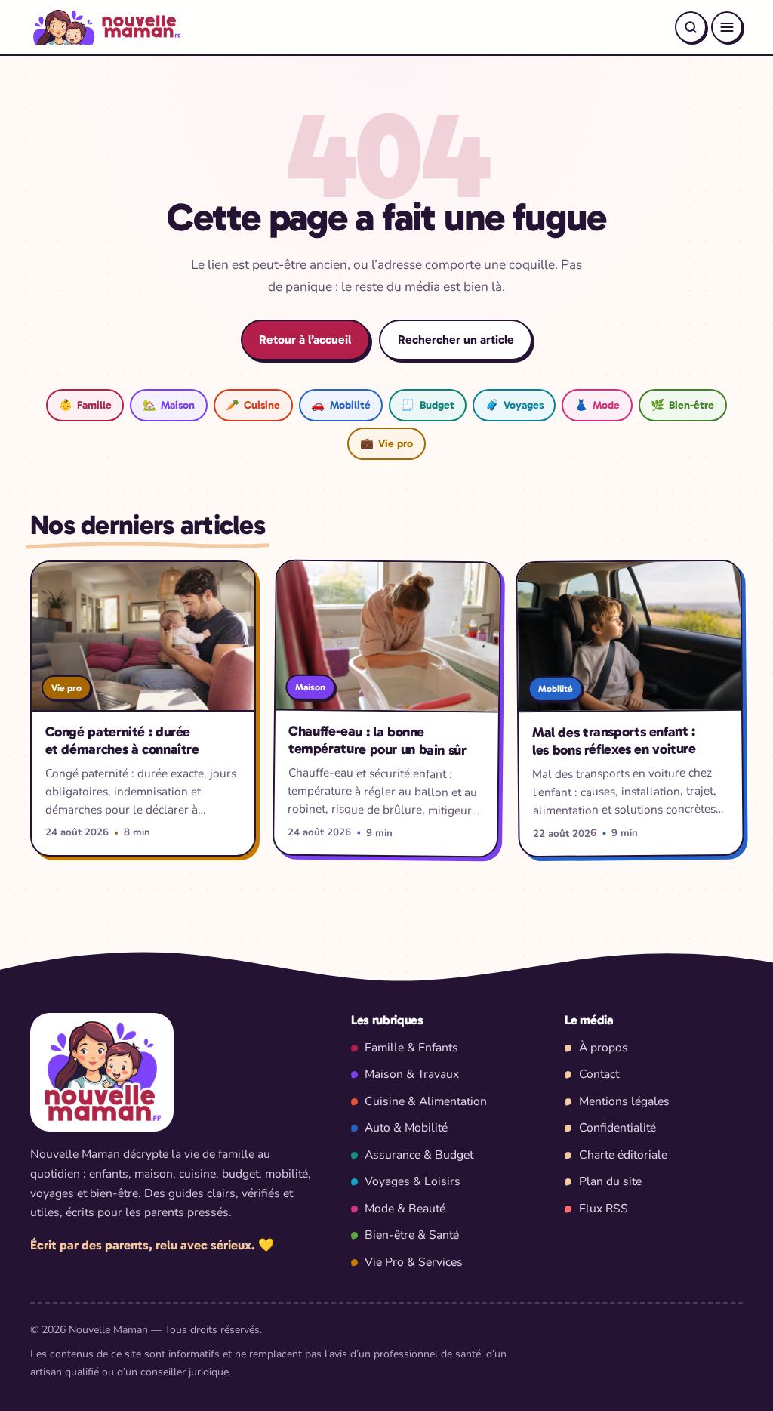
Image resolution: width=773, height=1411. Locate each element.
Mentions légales (624, 1101)
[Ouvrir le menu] (727, 27)
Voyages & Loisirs (412, 1181)
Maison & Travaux (412, 1074)
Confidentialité (617, 1127)
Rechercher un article (456, 339)
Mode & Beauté (405, 1208)
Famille (85, 405)
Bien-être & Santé (412, 1235)
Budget (427, 405)
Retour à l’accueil (305, 339)
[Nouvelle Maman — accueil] (105, 27)
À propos (603, 1047)
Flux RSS (603, 1208)
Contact (599, 1074)
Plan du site (610, 1181)
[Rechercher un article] (691, 27)
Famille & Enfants (411, 1047)
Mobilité (340, 405)
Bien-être (682, 405)
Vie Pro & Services (414, 1262)
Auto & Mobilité (406, 1127)
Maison (169, 405)
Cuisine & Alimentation (426, 1101)
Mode (597, 405)
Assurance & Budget (419, 1155)
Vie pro (386, 443)
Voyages (514, 405)
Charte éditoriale (623, 1155)
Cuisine (253, 405)
